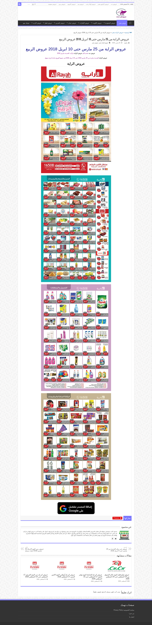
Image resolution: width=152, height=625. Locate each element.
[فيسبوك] (112, 538)
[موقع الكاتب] (115, 538)
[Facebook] (35, 4)
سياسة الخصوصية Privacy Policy (124, 610)
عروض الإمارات (84, 23)
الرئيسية (127, 32)
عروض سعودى (52, 4)
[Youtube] (33, 4)
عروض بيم (81, 4)
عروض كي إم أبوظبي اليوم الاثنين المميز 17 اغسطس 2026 (63, 576)
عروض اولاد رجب (91, 4)
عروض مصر (122, 23)
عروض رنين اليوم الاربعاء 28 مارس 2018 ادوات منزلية (34, 549)
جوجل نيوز (26, 23)
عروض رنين (62, 4)
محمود (126, 42)
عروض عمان (72, 23)
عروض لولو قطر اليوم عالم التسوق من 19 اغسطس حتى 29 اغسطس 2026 (117, 577)
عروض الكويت (97, 23)
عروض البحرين (60, 23)
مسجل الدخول (105, 592)
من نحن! (131, 613)
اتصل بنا (131, 617)
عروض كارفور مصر (103, 4)
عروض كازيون (72, 4)
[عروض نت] (121, 12)
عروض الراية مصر (117, 32)
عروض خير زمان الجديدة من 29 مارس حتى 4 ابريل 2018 (116, 549)
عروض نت (114, 4)
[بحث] (19, 4)
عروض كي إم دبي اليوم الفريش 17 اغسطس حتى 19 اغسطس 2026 (35, 576)
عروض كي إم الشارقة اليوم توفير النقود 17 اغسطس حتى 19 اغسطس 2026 (90, 577)
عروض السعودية (110, 23)
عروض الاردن (37, 23)
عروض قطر (48, 23)
